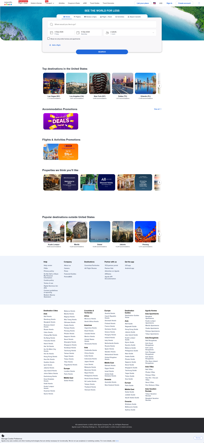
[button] (50, 3)
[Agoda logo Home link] (8, 3)
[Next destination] (159, 86)
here (117, 441)
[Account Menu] (199, 3)
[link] (60, 121)
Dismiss (198, 438)
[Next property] (159, 182)
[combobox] (105, 24)
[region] (102, 87)
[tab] (66, 16)
